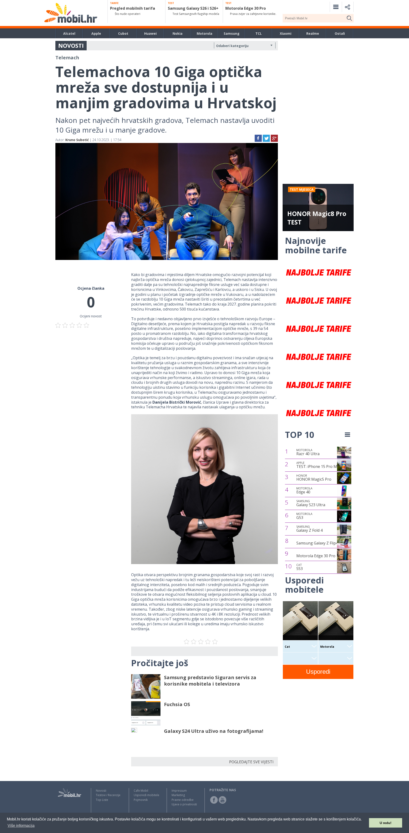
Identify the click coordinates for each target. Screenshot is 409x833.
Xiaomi (285, 33)
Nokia (177, 33)
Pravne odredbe (183, 800)
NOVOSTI (71, 45)
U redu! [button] (385, 823)
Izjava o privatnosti (184, 804)
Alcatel (69, 33)
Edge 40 (304, 490)
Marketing (178, 795)
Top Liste (102, 800)
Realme (312, 33)
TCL (258, 33)
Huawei (150, 33)
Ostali (340, 33)
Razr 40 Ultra (308, 452)
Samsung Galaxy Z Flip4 (317, 543)
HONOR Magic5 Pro (313, 478)
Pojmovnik (141, 800)
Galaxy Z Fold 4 (309, 529)
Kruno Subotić (77, 140)
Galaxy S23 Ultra (310, 503)
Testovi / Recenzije (108, 795)
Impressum (179, 791)
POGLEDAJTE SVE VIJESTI (251, 761)
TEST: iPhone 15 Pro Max (318, 465)
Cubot (123, 33)
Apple (96, 33)
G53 (304, 516)
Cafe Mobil (141, 791)
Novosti (101, 791)
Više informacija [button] (21, 826)
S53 (299, 567)
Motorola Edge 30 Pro (315, 555)
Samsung (232, 33)
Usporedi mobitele (146, 795)
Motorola (204, 33)
